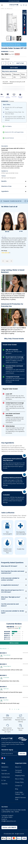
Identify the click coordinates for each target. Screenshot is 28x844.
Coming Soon (5, 777)
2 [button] (12, 709)
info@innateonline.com (8, 821)
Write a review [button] (14, 643)
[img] (3, 653)
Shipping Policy (20, 775)
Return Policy (19, 779)
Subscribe (22, 753)
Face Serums (5, 773)
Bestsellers (4, 767)
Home (2, 8)
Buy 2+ (4, 77)
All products (8, 8)
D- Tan (3, 780)
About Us (18, 767)
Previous (6, 38)
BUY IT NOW (14, 68)
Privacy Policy (19, 782)
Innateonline (8, 833)
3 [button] (14, 709)
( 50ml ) (7, 59)
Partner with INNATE (9, 827)
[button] (4, 51)
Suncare (4, 770)
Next (22, 38)
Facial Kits (4, 783)
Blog (16, 789)
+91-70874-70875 (6, 817)
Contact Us (18, 785)
